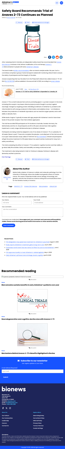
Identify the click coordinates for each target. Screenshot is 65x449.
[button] (57, 3)
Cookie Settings (38, 428)
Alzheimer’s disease (32, 67)
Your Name (5, 200)
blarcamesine (43, 186)
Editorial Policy (37, 420)
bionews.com (12, 401)
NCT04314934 (41, 137)
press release (55, 81)
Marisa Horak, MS (11, 17)
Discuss (19, 22)
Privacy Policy (37, 423)
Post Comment (8, 225)
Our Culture (5, 415)
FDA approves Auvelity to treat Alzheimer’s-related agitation (25, 252)
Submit (5, 377)
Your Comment (6, 207)
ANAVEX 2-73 (18, 186)
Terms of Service (38, 425)
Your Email (36, 200)
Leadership (5, 420)
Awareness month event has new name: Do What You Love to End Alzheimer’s (30, 247)
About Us (4, 412)
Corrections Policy (38, 418)
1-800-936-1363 (11, 404)
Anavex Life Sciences (30, 186)
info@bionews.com (11, 402)
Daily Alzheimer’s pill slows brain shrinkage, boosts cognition (24, 255)
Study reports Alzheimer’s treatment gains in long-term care (25, 245)
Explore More (37, 412)
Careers (4, 423)
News (26, 89)
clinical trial (53, 186)
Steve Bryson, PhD (34, 89)
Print (27, 22)
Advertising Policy (38, 415)
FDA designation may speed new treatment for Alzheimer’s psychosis (27, 242)
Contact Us (5, 425)
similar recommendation (21, 70)
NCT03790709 (9, 81)
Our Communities (7, 418)
